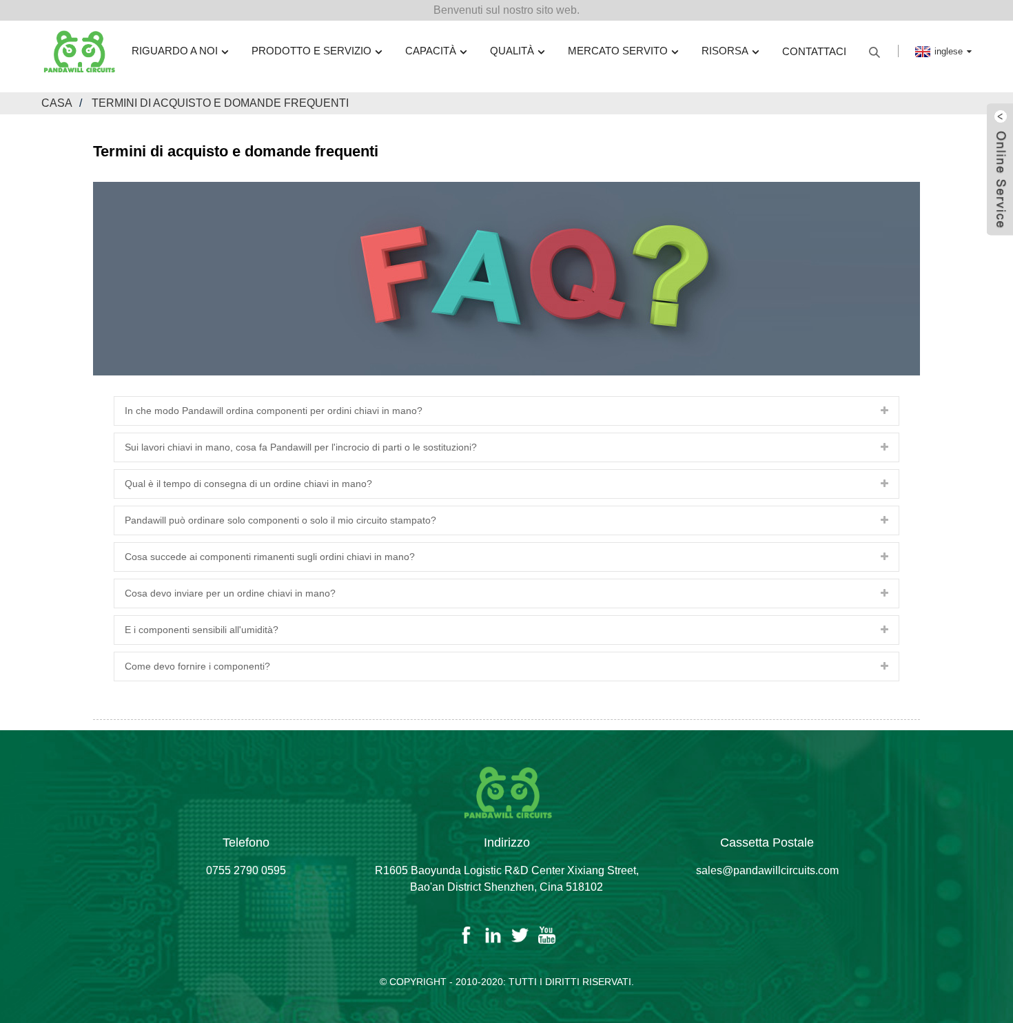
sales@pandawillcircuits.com (767, 870)
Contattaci (814, 51)
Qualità (512, 50)
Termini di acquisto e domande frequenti (220, 103)
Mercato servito (618, 50)
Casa (56, 103)
